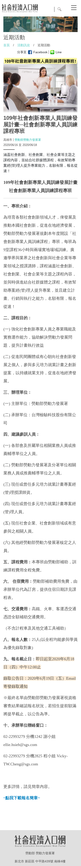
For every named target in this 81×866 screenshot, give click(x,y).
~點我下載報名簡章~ (21, 798)
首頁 (6, 45)
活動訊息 (23, 45)
